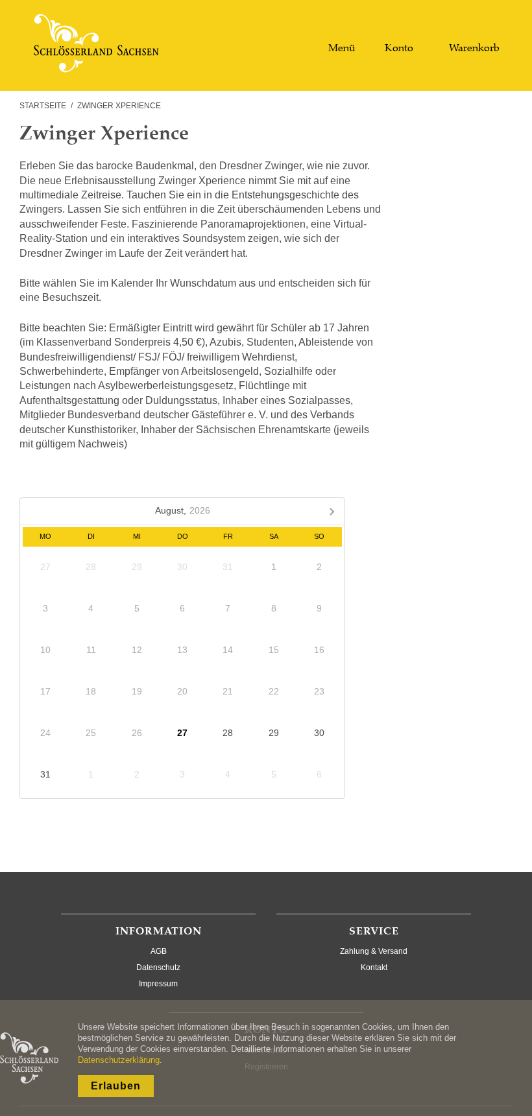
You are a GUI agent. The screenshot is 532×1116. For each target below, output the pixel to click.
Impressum (158, 983)
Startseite (42, 105)
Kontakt (374, 967)
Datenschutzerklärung (119, 1060)
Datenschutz (158, 967)
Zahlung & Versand (373, 951)
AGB (159, 951)
